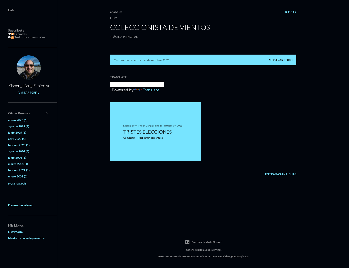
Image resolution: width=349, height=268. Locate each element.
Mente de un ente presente (26, 238)
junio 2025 (16, 132)
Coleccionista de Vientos (160, 27)
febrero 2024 (18, 170)
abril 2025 (16, 138)
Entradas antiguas (280, 174)
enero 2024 (17, 176)
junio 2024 (16, 157)
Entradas (20, 34)
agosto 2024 (18, 151)
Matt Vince (215, 249)
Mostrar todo (281, 60)
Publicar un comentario (151, 137)
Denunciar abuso (20, 205)
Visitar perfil (28, 92)
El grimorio (15, 231)
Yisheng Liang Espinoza (29, 85)
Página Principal (124, 36)
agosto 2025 (18, 126)
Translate (150, 89)
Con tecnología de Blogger (206, 242)
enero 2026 (17, 120)
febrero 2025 (18, 145)
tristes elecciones (147, 132)
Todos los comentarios (29, 37)
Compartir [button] (129, 137)
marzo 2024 (17, 164)
